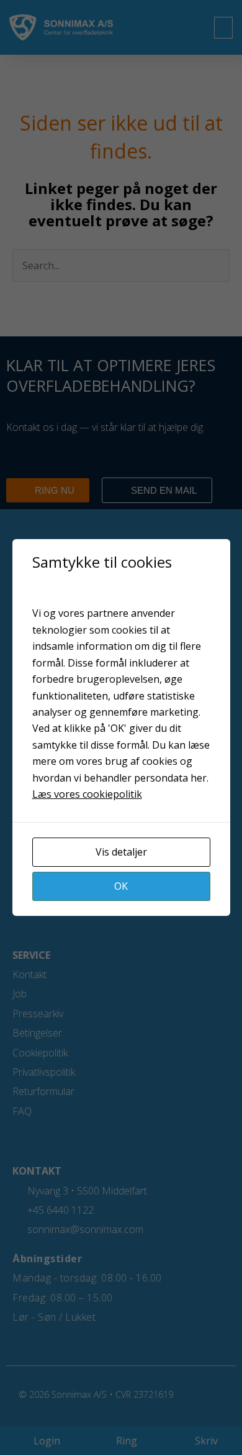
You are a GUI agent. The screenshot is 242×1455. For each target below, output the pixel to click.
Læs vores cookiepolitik (87, 794)
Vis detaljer (121, 852)
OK (121, 886)
